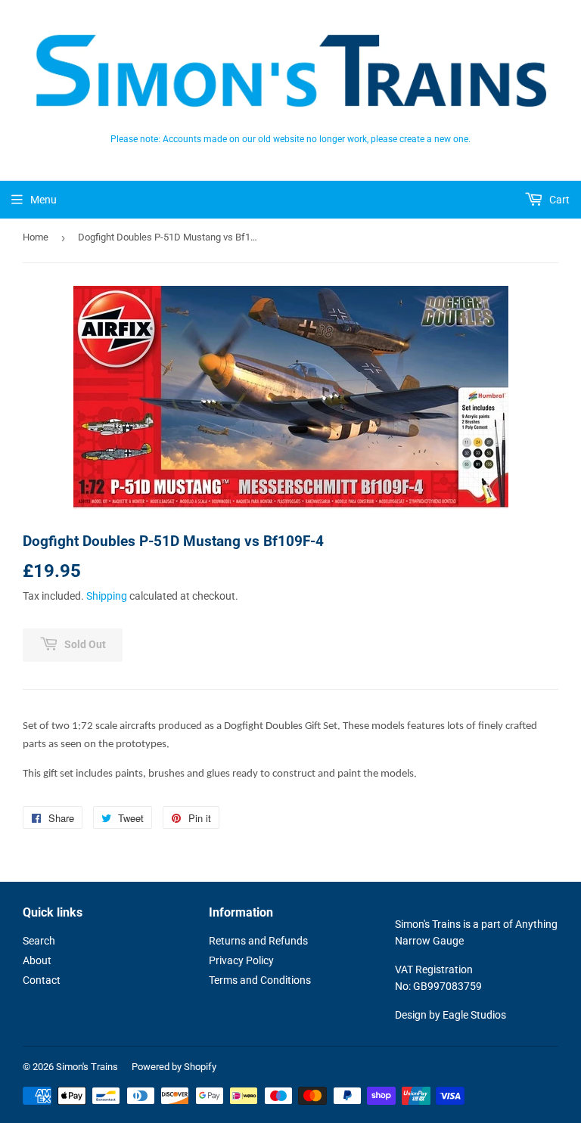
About (37, 960)
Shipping (106, 596)
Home (35, 237)
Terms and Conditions (260, 980)
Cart (558, 200)
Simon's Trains (87, 1066)
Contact (42, 980)
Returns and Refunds (258, 941)
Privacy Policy (241, 960)
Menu (43, 200)
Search (39, 941)
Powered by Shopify (174, 1066)
